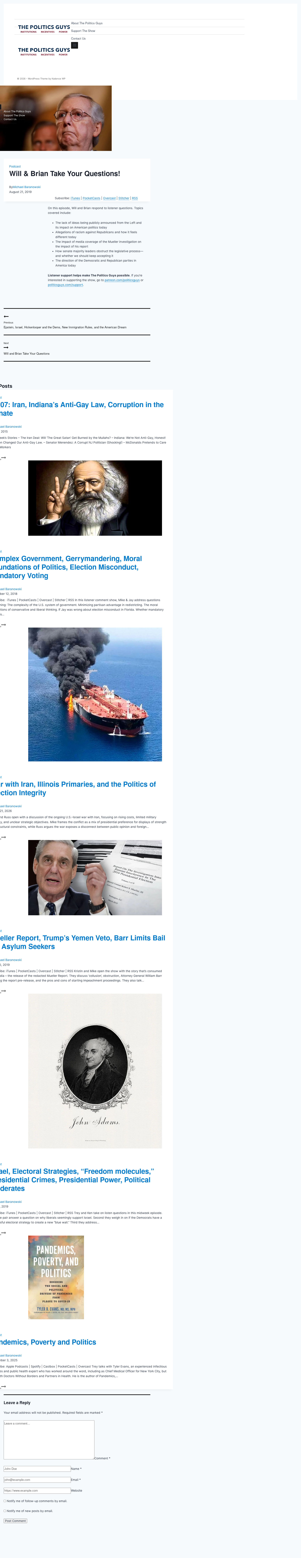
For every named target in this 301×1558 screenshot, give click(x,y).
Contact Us (78, 38)
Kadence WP (58, 78)
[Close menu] (0, 106)
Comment (102, 1458)
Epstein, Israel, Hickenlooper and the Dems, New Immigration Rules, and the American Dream (65, 325)
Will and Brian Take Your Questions (27, 348)
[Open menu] (74, 45)
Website (76, 1490)
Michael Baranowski (27, 187)
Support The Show (83, 30)
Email (76, 1479)
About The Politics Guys (87, 23)
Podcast (15, 166)
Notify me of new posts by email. (30, 1511)
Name (76, 1469)
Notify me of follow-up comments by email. (37, 1501)
